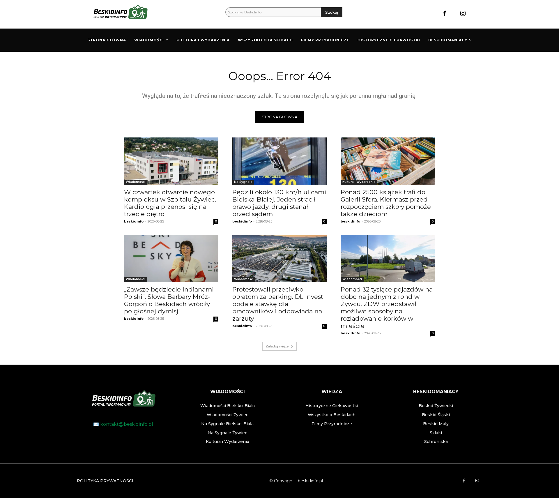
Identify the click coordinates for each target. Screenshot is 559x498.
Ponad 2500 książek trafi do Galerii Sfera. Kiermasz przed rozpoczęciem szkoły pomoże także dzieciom (386, 203)
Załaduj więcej (277, 346)
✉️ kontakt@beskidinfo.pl (123, 424)
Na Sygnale (243, 182)
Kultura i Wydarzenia (359, 182)
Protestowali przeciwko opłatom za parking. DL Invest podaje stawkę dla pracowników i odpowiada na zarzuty (277, 304)
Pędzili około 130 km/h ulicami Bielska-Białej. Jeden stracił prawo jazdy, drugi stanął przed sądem (279, 203)
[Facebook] (444, 14)
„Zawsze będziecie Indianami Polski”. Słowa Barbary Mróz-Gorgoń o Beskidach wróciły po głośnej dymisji (169, 300)
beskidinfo (134, 221)
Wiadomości (135, 182)
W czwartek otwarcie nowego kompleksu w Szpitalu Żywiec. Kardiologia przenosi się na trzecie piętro (170, 203)
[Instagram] (463, 14)
